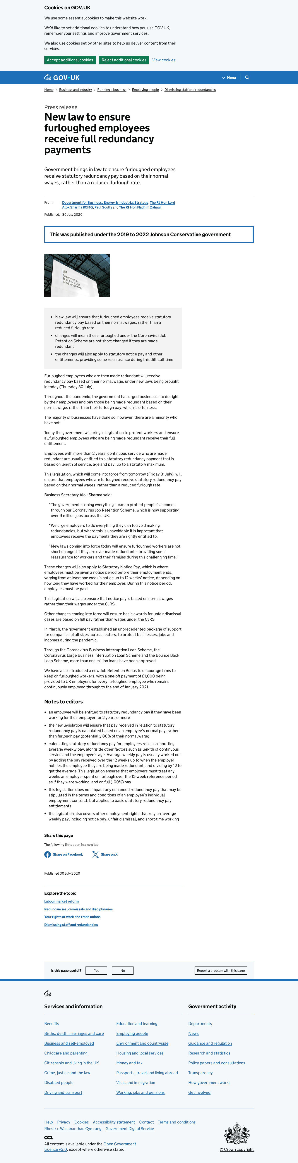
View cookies (163, 60)
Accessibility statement (114, 1122)
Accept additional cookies (70, 59)
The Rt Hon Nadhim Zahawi (140, 207)
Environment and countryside (142, 1043)
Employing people (145, 90)
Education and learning (136, 1023)
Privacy (63, 1122)
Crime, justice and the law (67, 1072)
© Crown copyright (237, 1149)
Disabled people (59, 1082)
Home (48, 90)
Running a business (111, 90)
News (193, 1033)
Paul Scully (103, 207)
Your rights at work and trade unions (72, 917)
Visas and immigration (135, 1082)
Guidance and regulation (210, 1043)
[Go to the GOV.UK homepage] (62, 78)
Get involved (199, 1092)
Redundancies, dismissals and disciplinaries (78, 909)
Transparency (200, 1072)
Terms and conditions (177, 1122)
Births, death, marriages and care (74, 1033)
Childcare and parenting (65, 1053)
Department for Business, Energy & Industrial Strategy (105, 202)
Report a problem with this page (221, 970)
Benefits (51, 1023)
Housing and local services (140, 1053)
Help (48, 1122)
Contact (146, 1122)
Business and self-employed (69, 1043)
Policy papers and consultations (216, 1062)
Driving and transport (63, 1092)
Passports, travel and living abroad (147, 1072)
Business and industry (75, 90)
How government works (209, 1082)
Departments (200, 1023)
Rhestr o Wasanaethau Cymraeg (72, 1128)
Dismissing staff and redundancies (190, 90)
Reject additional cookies (124, 59)
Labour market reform (61, 901)
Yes (100, 970)
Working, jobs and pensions (140, 1092)
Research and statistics (209, 1053)
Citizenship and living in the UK (71, 1062)
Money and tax (129, 1062)
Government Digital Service (130, 1128)
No (127, 970)
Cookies (81, 1122)
